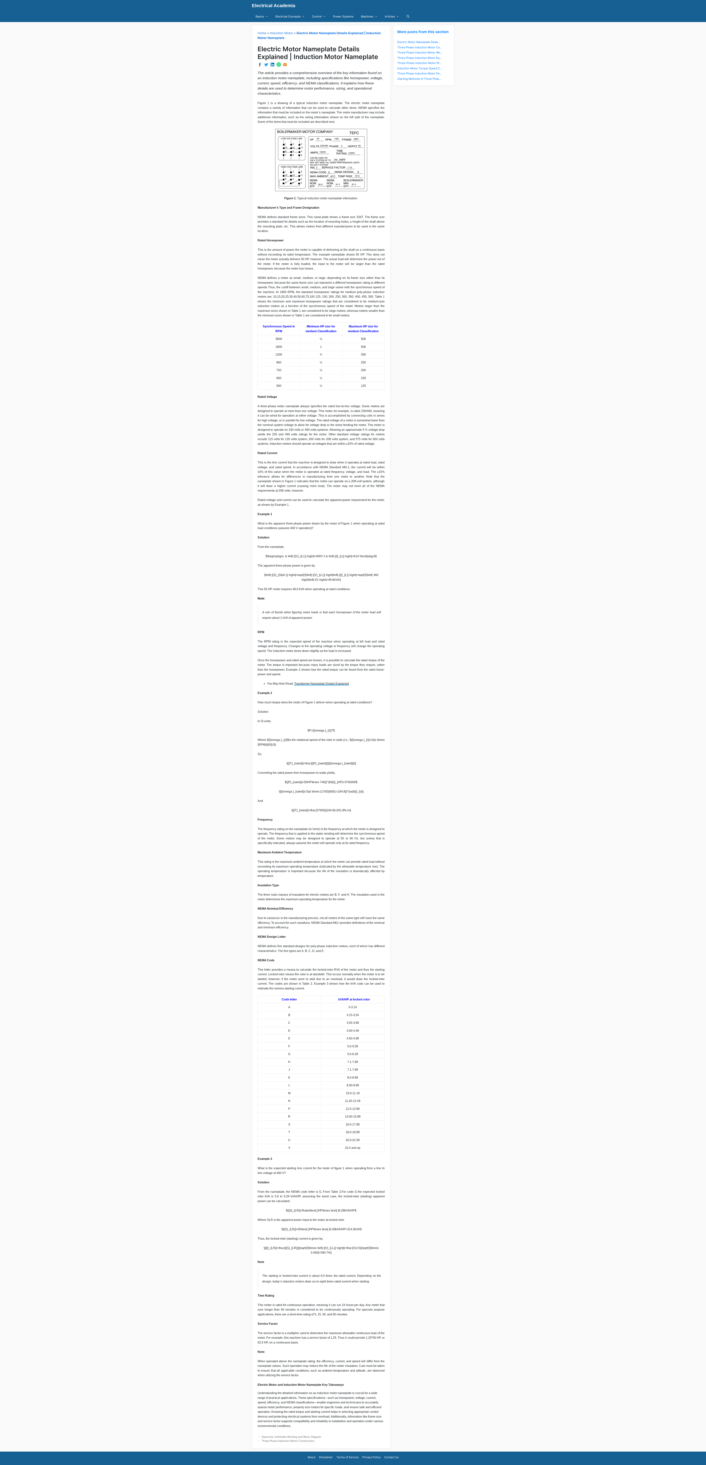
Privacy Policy (371, 1457)
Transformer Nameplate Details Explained (321, 683)
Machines (367, 16)
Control (317, 16)
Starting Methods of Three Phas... (419, 79)
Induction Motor (281, 33)
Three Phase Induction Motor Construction (288, 1440)
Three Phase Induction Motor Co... (419, 47)
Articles (390, 16)
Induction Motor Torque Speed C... (419, 68)
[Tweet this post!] (266, 65)
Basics (260, 16)
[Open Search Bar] (408, 16)
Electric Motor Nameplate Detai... (418, 42)
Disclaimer (326, 1457)
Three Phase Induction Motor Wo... (419, 52)
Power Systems (343, 16)
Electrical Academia (273, 5)
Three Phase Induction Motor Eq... (419, 58)
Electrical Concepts (288, 16)
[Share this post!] (260, 66)
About (311, 1457)
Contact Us (391, 1457)
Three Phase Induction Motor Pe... (419, 73)
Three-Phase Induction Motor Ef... (419, 63)
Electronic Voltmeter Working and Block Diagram (291, 1436)
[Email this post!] (285, 65)
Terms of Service (347, 1457)
